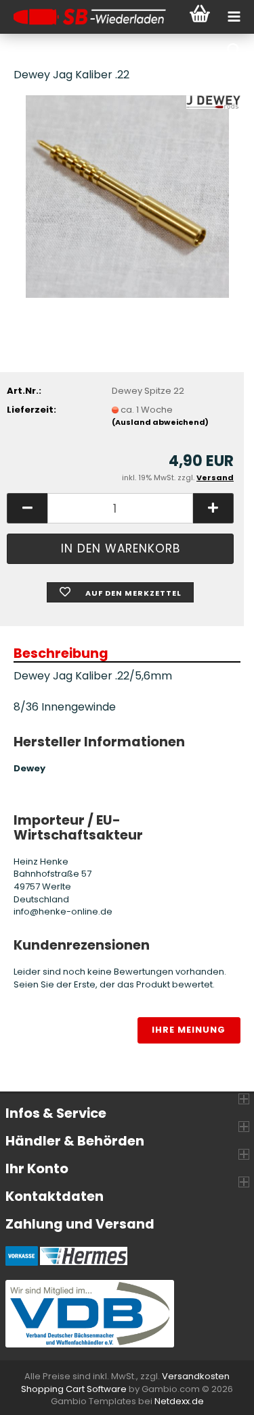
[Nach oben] (216, 1394)
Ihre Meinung (189, 1029)
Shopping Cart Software (74, 1389)
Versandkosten (196, 1376)
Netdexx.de (179, 1401)
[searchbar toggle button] (234, 51)
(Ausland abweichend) (160, 422)
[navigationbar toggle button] (234, 17)
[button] (27, 508)
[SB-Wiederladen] (84, 17)
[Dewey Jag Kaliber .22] (127, 195)
